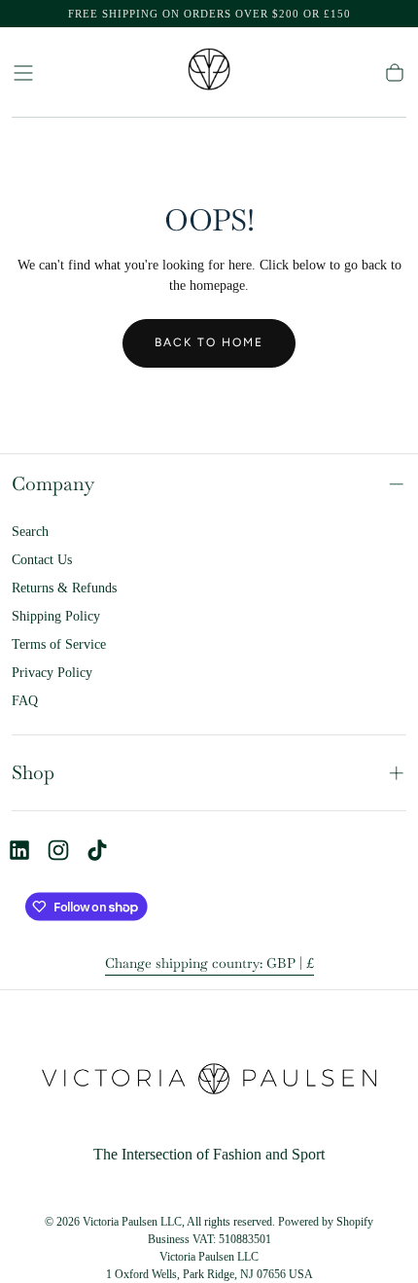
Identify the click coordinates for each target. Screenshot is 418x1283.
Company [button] (53, 484)
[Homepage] (209, 72)
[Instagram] (58, 850)
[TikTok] (97, 850)
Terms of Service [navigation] (59, 644)
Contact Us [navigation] (42, 559)
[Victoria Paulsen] (209, 1082)
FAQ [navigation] (25, 701)
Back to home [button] (209, 342)
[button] (23, 73)
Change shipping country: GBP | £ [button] (209, 963)
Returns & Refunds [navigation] (64, 588)
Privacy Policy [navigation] (52, 672)
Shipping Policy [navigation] (56, 616)
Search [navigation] (30, 531)
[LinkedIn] (19, 850)
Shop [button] (33, 773)
